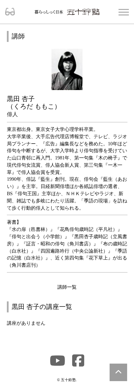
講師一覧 (67, 287)
